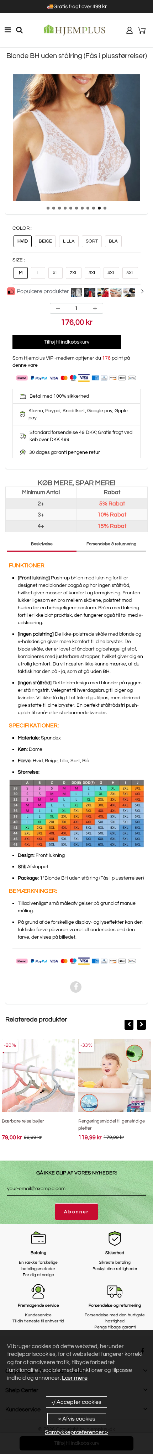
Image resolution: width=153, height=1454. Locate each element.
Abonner (76, 1211)
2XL (74, 272)
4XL (111, 272)
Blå (113, 241)
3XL (92, 272)
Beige (45, 241)
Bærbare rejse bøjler (23, 1121)
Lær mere (75, 1378)
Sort (92, 241)
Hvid (22, 241)
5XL (130, 272)
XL (55, 272)
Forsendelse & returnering (111, 544)
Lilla (69, 241)
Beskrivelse (42, 544)
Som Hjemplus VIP (32, 358)
